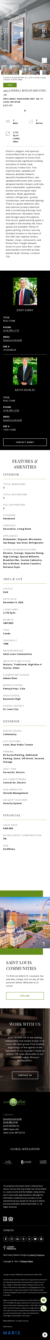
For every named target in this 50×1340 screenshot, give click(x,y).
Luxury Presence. (37, 1255)
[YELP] (23, 1239)
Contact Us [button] (25, 1075)
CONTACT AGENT (25, 442)
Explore (25, 996)
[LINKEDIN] (17, 1239)
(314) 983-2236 (11, 410)
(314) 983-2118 (10, 1122)
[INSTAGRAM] (11, 1239)
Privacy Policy (26, 1261)
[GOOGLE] (41, 1239)
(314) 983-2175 (11, 330)
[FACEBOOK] (5, 1239)
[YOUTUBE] (35, 1239)
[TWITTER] (29, 1239)
